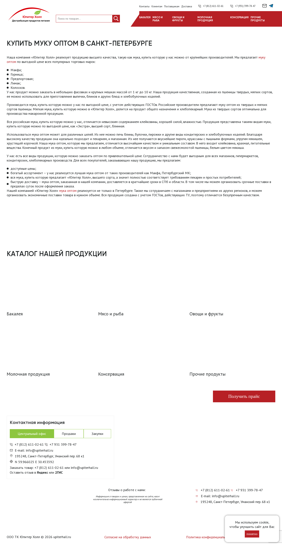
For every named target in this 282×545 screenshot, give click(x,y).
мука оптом (68, 190)
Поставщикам (171, 6)
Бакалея (145, 17)
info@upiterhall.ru (84, 467)
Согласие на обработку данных (127, 537)
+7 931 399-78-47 (63, 444)
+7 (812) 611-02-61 (213, 6)
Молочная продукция (205, 19)
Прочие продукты (258, 19)
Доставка (186, 6)
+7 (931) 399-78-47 (245, 6)
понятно (252, 534)
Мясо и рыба (158, 19)
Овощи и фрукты (178, 19)
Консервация (239, 17)
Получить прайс (244, 396)
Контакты (144, 6)
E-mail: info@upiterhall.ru (34, 450)
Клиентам (157, 6)
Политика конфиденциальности (210, 537)
